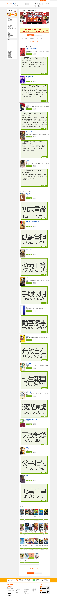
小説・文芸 (10, 45)
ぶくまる (9, 37)
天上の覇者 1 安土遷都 (46, 531)
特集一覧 (9, 32)
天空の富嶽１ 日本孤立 (26, 545)
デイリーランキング (10, 20)
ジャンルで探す (10, 51)
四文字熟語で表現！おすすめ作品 (34, 38)
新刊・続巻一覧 (10, 19)
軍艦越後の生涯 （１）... (41, 531)
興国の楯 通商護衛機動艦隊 (26, 516)
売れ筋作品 (40, 38)
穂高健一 (28, 194)
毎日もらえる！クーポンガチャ (12, 28)
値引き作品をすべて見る (34, 41)
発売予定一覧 (9, 18)
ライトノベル (10, 44)
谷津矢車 (28, 420)
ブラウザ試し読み (36, 520)
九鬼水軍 (30, 559)
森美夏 (30, 392)
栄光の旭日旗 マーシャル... (36, 545)
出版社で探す (9, 56)
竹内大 (27, 307)
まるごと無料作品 (10, 25)
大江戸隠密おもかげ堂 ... (26, 560)
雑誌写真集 (39, 6)
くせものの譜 (36, 559)
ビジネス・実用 (10, 46)
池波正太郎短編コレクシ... (31, 531)
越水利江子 (28, 105)
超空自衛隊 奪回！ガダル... (46, 545)
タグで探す (9, 52)
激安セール (9, 26)
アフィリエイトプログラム (27, 593)
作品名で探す (9, 53)
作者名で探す (9, 54)
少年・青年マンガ (12, 6)
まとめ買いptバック (10, 27)
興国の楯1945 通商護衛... (36, 516)
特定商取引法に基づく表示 (35, 589)
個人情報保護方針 (34, 588)
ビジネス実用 (35, 6)
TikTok (17, 593)
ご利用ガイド (25, 587)
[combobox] (21, 4)
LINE (16, 590)
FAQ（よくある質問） (26, 589)
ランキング (17, 587)
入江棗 (27, 476)
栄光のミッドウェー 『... (46, 516)
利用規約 (33, 587)
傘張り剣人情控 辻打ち (22, 545)
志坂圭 (27, 49)
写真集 (9, 48)
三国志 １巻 (41, 545)
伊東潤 (27, 222)
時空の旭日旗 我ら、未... (41, 516)
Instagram (17, 592)
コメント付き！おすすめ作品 (23, 38)
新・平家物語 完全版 (22, 560)
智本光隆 (28, 364)
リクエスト (25, 592)
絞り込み (16, 3)
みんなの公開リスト (10, 34)
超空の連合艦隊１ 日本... (31, 516)
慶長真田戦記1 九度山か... (36, 531)
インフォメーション (26, 590)
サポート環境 (25, 588)
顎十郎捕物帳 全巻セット (31, 545)
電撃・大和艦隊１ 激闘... (22, 516)
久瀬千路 (28, 77)
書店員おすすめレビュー (11, 35)
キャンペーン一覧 (10, 33)
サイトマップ (33, 591)
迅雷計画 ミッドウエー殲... (26, 531)
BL (20, 5)
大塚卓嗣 (28, 336)
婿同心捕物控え (22, 530)
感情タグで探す (10, 57)
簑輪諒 (27, 392)
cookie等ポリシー (34, 590)
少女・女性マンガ (16, 6)
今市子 (30, 364)
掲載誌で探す (9, 55)
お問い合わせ (25, 591)
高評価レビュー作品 (10, 36)
